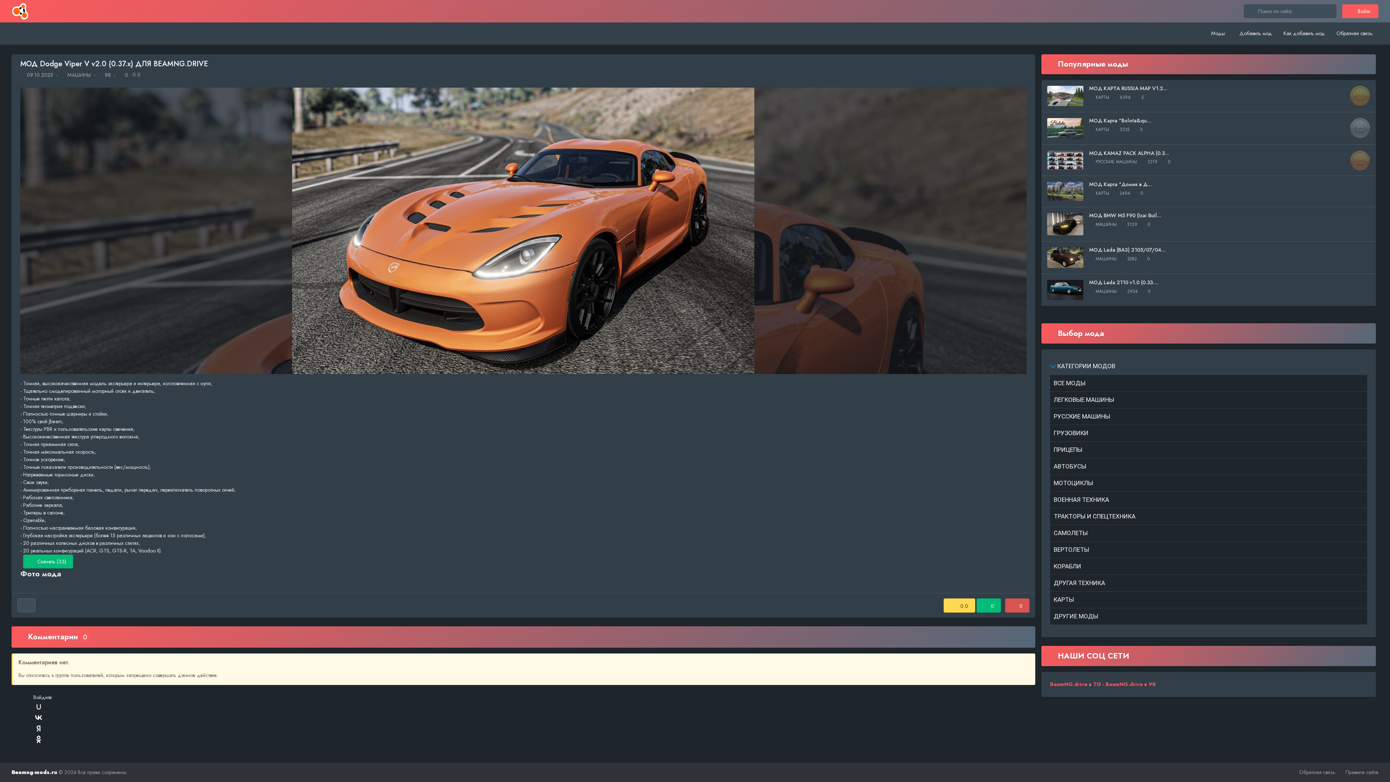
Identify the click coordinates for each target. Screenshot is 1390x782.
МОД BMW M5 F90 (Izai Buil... (1125, 215)
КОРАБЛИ (1067, 566)
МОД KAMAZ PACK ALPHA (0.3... (1129, 153)
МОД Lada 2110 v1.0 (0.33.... (1124, 282)
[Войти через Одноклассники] (38, 739)
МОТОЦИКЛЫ (1073, 483)
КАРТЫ (1064, 599)
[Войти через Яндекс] (38, 728)
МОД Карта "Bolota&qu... (1120, 120)
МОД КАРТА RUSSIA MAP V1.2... (1128, 88)
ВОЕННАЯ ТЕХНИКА (1081, 499)
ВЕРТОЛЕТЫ (1071, 549)
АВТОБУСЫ (1070, 466)
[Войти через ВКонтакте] (38, 717)
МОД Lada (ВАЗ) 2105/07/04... (1127, 249)
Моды (1218, 33)
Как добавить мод (1304, 33)
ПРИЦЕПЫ (1068, 449)
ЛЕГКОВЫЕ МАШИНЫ (1084, 399)
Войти (1363, 11)
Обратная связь (1354, 33)
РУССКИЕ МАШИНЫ (1082, 416)
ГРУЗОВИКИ (1071, 433)
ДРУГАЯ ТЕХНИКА (1079, 582)
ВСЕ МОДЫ (1070, 383)
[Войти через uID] (38, 706)
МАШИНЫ (78, 75)
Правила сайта (1361, 772)
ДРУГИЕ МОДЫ (1076, 616)
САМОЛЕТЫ (1071, 533)
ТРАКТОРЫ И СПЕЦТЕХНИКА (1095, 516)
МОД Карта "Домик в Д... (1120, 184)
